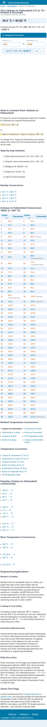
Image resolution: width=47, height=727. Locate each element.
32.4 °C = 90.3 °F (9, 192)
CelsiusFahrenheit (18, 3)
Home (2, 6)
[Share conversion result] (36, 51)
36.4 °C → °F (8, 517)
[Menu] (4, 2)
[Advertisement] (23, 83)
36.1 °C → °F (8, 530)
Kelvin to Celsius (9, 440)
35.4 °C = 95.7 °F (9, 198)
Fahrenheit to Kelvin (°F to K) (14, 468)
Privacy (35, 714)
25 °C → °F (7, 494)
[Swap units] (23, 43)
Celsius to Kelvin (9, 436)
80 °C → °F (7, 497)
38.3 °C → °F (8, 527)
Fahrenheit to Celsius (11, 432)
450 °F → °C (7, 544)
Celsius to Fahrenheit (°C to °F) (15, 455)
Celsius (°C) (6, 40)
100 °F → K (7, 558)
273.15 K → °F (8, 565)
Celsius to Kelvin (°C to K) (13, 462)
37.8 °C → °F (8, 524)
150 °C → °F (7, 507)
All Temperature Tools (33, 436)
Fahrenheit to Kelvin (33, 429)
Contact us (24, 714)
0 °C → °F (6, 510)
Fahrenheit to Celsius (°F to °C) (15, 459)
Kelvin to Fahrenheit (33, 432)
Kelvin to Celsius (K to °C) (13, 465)
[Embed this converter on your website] (41, 51)
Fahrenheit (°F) (32, 40)
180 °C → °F (7, 490)
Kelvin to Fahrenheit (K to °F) (14, 472)
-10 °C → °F (7, 513)
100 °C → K (7, 547)
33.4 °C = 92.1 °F (9, 195)
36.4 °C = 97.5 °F (9, 201)
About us (12, 714)
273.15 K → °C (8, 554)
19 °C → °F (7, 500)
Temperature (12, 6)
